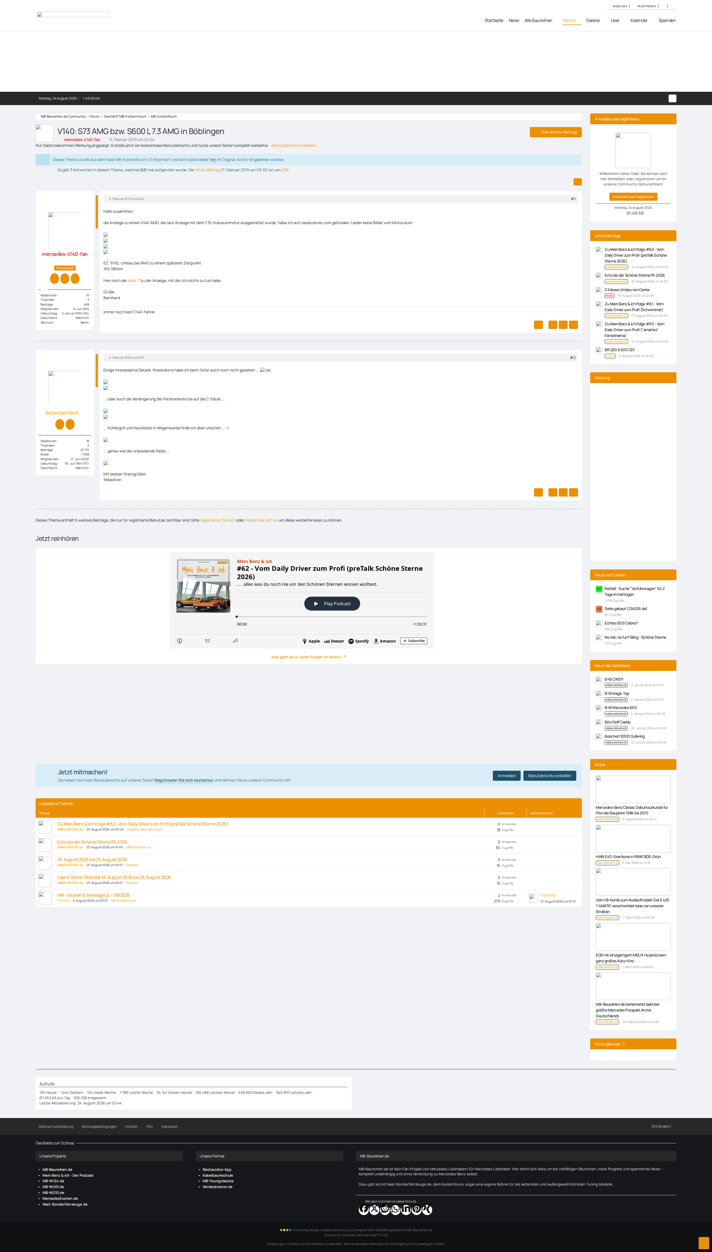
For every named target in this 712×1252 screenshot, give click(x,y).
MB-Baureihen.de (57, 1169)
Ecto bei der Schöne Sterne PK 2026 (92, 842)
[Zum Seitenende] (704, 1243)
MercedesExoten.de (60, 1198)
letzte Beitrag (208, 169)
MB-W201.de (53, 1186)
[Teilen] (577, 181)
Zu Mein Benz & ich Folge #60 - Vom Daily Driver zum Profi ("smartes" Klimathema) (634, 329)
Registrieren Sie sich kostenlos (184, 780)
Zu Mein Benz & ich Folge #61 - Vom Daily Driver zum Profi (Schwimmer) (634, 306)
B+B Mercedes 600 (621, 707)
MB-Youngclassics (218, 1180)
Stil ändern (661, 1126)
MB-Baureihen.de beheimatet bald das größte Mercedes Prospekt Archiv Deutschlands (627, 1009)
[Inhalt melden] (538, 325)
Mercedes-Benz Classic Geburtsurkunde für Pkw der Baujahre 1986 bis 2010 (632, 810)
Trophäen (48, 299)
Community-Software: (356, 1235)
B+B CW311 (614, 679)
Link (132, 280)
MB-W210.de (53, 1192)
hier (212, 159)
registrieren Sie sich (217, 520)
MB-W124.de (53, 1180)
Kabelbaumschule (218, 1175)
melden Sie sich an (261, 520)
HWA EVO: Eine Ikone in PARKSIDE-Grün (628, 856)
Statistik (132, 865)
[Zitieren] (552, 325)
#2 (573, 357)
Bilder (45, 454)
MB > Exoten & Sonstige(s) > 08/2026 (93, 895)
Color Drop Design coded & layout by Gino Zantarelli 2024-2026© (339, 1230)
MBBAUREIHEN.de (616, 685)
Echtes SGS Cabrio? (621, 623)
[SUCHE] (671, 6)
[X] (374, 1210)
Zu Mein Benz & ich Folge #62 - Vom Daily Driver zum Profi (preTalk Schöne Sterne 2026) (142, 824)
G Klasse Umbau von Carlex (627, 289)
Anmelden (620, 6)
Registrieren (646, 6)
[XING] (427, 1210)
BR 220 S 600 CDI (619, 349)
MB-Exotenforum (138, 847)
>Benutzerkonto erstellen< (294, 145)
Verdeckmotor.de (218, 1186)
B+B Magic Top (617, 693)
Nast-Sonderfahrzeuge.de (65, 1204)
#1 (573, 198)
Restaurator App (217, 1169)
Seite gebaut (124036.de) (626, 608)
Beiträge (47, 304)
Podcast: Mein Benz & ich (145, 829)
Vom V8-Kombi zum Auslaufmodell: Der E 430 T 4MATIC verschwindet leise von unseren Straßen (632, 905)
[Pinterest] (417, 1210)
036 (285, 169)
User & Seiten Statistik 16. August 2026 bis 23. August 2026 (114, 877)
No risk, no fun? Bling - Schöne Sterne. (636, 637)
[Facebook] (364, 1210)
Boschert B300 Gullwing (624, 736)
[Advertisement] (309, 714)
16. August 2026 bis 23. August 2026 (92, 859)
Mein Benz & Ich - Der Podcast (68, 1175)
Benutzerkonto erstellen (549, 775)
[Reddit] (385, 1210)
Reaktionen (49, 295)
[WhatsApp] (395, 1210)
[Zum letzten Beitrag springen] (533, 898)
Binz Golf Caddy (618, 722)
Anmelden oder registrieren (633, 196)
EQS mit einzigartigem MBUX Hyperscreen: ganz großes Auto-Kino (631, 957)
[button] (662, 6)
